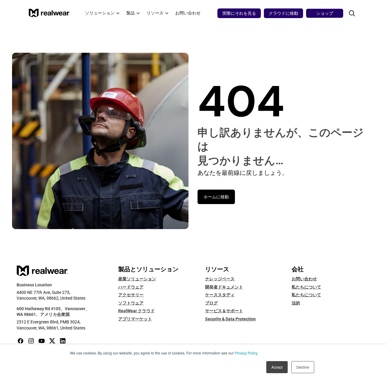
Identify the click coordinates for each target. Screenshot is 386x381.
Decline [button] (302, 367)
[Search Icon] (351, 13)
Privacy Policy (246, 352)
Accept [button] (277, 367)
